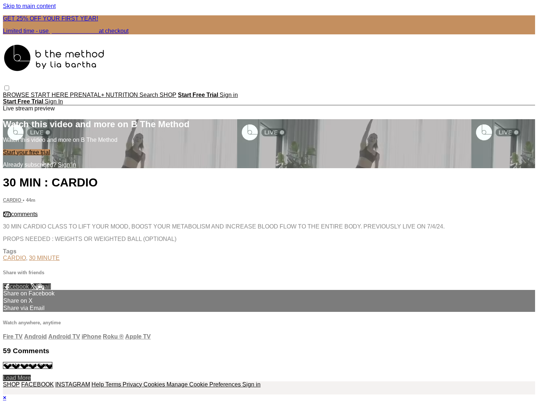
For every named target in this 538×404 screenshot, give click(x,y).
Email (43, 286)
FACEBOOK (37, 384)
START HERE (50, 95)
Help (98, 384)
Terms (114, 384)
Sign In (54, 101)
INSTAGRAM (72, 384)
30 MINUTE (44, 258)
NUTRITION (122, 95)
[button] (6, 88)
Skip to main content (29, 6)
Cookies (155, 384)
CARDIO (13, 200)
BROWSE (17, 95)
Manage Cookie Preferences (204, 384)
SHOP (168, 95)
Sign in (229, 95)
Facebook (16, 286)
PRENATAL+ (88, 95)
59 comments (20, 214)
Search (149, 95)
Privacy (133, 384)
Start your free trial (26, 152)
